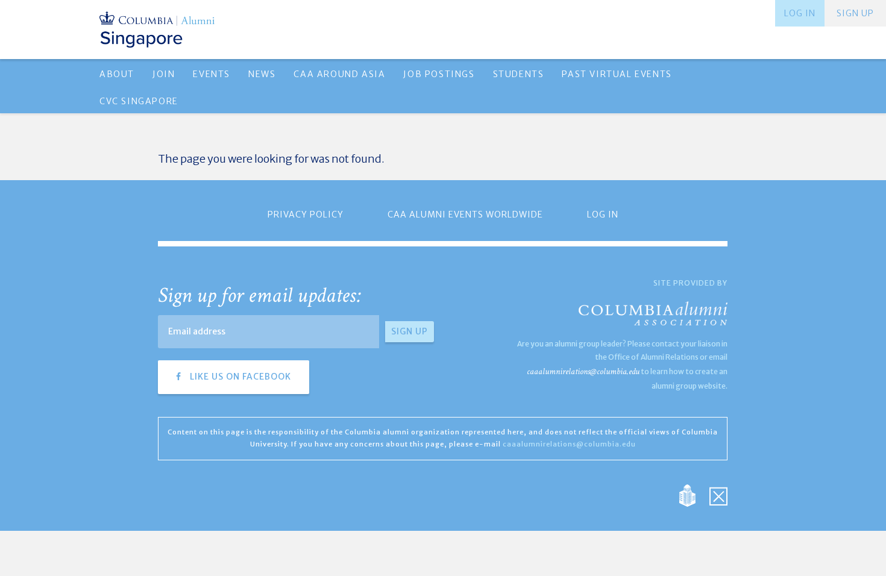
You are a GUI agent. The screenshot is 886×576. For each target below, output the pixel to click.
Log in (799, 13)
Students (518, 74)
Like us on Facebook (239, 376)
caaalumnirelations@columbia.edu (583, 371)
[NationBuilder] (693, 494)
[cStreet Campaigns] (718, 494)
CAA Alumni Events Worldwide (465, 214)
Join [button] (163, 74)
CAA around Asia (339, 74)
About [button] (116, 74)
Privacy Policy (306, 214)
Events (211, 74)
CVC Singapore (138, 101)
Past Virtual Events (616, 74)
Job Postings (438, 74)
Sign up (855, 13)
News (261, 74)
